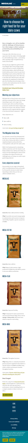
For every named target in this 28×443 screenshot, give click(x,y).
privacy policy (5, 436)
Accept (5, 440)
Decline (12, 440)
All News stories (7, 395)
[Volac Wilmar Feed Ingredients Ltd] (8, 4)
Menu (23, 4)
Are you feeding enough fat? (16, 128)
